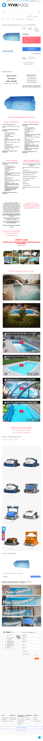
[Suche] (39, 12)
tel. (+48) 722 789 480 (11, 233)
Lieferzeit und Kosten (21, 720)
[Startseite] (15, 6)
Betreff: (23, 644)
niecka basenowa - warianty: (30, 37)
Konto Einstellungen (13, 719)
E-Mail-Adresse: (24, 639)
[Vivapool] (25, 58)
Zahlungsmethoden (21, 718)
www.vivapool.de (8, 647)
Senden (36, 658)
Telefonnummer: (25, 642)
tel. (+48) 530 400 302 (11, 235)
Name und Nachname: (24, 636)
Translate (36, 16)
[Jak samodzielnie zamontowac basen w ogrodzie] (21, 257)
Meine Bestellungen (13, 717)
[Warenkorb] (39, 3)
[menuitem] (4, 19)
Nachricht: (24, 647)
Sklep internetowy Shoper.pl (21, 730)
